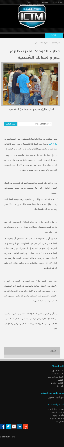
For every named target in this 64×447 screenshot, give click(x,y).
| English (30, 2)
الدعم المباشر (56, 412)
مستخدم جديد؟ (42, 2)
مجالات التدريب (57, 370)
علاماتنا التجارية (56, 418)
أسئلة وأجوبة (57, 415)
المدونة (60, 386)
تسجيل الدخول (57, 2)
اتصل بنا (59, 421)
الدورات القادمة (56, 374)
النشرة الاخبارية (57, 383)
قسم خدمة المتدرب (55, 409)
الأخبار (60, 380)
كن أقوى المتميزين (55, 397)
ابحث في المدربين (55, 377)
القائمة (54, 35)
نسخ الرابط (10, 124)
